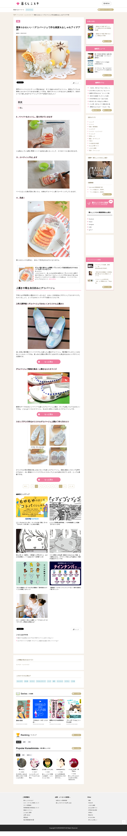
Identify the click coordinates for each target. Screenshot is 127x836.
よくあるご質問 (27, 812)
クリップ (76, 83)
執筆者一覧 (97, 110)
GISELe (90, 812)
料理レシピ (92, 136)
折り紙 (26, 681)
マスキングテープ (41, 681)
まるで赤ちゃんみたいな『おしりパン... (100, 90)
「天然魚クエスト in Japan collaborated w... (102, 63)
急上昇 (18, 742)
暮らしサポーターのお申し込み (63, 803)
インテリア (92, 129)
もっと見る (48, 362)
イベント (91, 124)
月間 (29, 742)
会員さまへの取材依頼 (61, 800)
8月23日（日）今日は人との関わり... (99, 101)
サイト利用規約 (27, 805)
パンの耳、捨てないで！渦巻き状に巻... (100, 104)
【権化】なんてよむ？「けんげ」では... (100, 106)
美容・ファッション (94, 150)
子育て (91, 141)
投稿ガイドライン (28, 810)
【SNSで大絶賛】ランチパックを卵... (99, 95)
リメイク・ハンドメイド (25, 15)
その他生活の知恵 (94, 143)
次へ (70, 486)
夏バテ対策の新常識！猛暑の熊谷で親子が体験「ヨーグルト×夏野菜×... (103, 55)
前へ (26, 486)
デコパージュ (29, 9)
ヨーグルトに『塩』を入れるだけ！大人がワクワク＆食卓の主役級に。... (103, 69)
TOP (14, 15)
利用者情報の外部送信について (31, 807)
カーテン (32, 681)
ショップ (91, 122)
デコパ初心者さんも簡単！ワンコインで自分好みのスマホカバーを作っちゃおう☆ (56, 268)
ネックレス (60, 681)
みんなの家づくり (94, 145)
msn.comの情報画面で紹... (96, 187)
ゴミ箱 (73, 681)
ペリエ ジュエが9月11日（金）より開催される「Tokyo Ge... (103, 281)
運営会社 (26, 817)
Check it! (90, 803)
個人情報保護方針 (28, 820)
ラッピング (92, 134)
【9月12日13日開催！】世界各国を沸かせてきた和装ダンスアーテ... (103, 273)
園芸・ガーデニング (94, 138)
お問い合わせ (27, 815)
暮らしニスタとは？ (29, 800)
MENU (107, 3)
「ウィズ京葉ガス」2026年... (97, 189)
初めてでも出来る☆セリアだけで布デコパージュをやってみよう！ (35, 638)
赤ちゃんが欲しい (92, 820)
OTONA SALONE (92, 810)
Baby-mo (90, 815)
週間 (24, 742)
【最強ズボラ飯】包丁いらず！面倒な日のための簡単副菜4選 (103, 28)
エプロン (67, 681)
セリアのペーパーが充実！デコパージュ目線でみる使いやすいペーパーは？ (38, 640)
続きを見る (52, 279)
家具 (54, 681)
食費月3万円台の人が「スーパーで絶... (99, 93)
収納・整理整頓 (93, 126)
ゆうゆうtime (91, 817)
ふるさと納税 (92, 148)
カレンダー (20, 681)
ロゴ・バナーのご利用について (31, 803)
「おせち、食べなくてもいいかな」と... (100, 87)
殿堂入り (29, 755)
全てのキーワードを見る (106, 9)
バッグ (49, 681)
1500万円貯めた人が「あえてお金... (98, 98)
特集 (89, 800)
